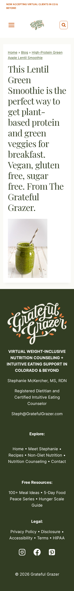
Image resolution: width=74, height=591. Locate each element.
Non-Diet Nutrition (45, 455)
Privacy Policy (23, 531)
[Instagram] (22, 552)
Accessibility (21, 538)
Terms (42, 538)
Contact (58, 461)
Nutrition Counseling (27, 461)
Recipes (15, 455)
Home (12, 52)
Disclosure (50, 531)
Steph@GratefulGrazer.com (37, 413)
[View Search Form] (64, 25)
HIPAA (59, 538)
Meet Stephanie (43, 449)
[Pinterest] (52, 552)
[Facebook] (37, 552)
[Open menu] (11, 25)
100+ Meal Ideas (23, 492)
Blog (24, 52)
